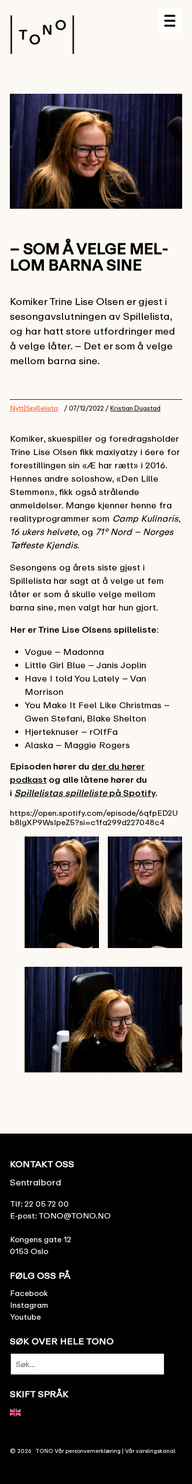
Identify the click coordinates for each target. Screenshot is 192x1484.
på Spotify (85, 792)
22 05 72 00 (47, 1204)
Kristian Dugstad (135, 408)
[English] (16, 1411)
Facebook (29, 1293)
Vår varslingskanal (150, 1450)
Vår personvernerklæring (88, 1450)
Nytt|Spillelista (34, 408)
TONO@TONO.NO (74, 1215)
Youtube (25, 1317)
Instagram (29, 1305)
